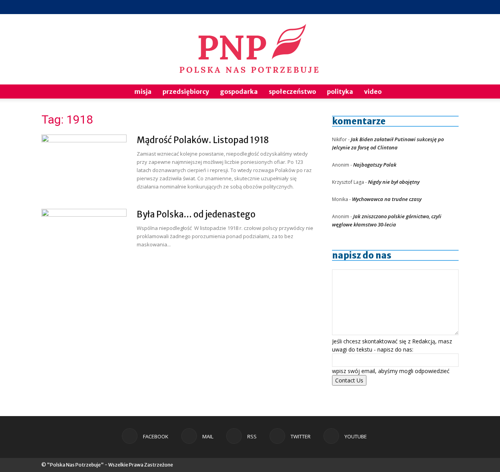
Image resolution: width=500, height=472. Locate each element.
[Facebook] (401, 7)
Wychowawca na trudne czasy (386, 199)
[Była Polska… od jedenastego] (84, 238)
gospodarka (239, 91)
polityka (340, 91)
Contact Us (349, 380)
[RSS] (427, 7)
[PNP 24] (250, 49)
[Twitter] (440, 7)
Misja (143, 91)
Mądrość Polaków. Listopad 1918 (203, 140)
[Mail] (414, 7)
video (373, 91)
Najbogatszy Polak (374, 164)
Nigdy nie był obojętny (394, 181)
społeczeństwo (292, 91)
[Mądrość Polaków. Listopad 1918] (84, 164)
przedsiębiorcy (185, 91)
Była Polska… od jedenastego (196, 214)
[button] (449, 92)
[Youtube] (453, 7)
